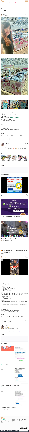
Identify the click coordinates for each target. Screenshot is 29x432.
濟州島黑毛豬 (13, 316)
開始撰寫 (26, 1)
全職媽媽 (12, 135)
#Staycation (18, 420)
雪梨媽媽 (25, 160)
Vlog (1, 316)
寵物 (12, 129)
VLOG (8, 420)
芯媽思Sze (4, 14)
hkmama (8, 135)
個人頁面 (13, 419)
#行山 (19, 419)
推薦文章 (19, 2)
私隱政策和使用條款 (4, 431)
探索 (16, 2)
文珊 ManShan (14, 160)
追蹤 (26, 14)
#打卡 (21, 419)
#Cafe (25, 419)
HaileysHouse (17, 135)
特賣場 (21, 135)
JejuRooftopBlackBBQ (7, 316)
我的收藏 (13, 421)
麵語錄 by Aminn (20, 160)
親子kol (5, 135)
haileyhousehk (25, 135)
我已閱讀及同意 (23, 430)
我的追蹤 (13, 422)
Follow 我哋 (16, 311)
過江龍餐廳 (17, 316)
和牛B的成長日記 (9, 160)
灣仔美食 (22, 316)
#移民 (21, 420)
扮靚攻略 (15, 129)
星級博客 (22, 2)
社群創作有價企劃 (3, 2)
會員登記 (23, 1)
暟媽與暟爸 (3, 160)
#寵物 (17, 419)
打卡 (5, 129)
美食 (8, 129)
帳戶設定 (13, 420)
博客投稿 (9, 425)
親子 (1, 8)
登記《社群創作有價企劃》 (9, 307)
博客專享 (25, 2)
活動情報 (18, 129)
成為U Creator (13, 2)
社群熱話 (8, 2)
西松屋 (2, 135)
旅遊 (7, 129)
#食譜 (23, 419)
